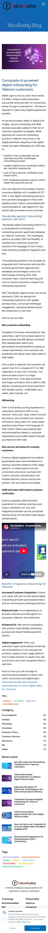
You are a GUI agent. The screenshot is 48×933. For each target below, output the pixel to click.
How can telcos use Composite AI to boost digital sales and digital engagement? (30, 826)
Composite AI (7, 701)
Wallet (24, 749)
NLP (4, 907)
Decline (13, 928)
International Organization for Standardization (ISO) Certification (28, 839)
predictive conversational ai (13, 866)
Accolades (24, 728)
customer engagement (26, 863)
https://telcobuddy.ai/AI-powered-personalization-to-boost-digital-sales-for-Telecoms (22, 686)
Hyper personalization (10, 704)
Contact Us (31, 907)
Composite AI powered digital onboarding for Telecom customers (28, 801)
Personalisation (24, 715)
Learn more (26, 922)
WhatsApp (24, 724)
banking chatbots (29, 860)
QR (24, 745)
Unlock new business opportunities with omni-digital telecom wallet (29, 814)
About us (30, 903)
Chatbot (24, 719)
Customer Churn (24, 732)
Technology (7, 899)
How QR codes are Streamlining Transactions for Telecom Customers (29, 764)
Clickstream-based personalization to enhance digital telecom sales (27, 776)
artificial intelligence (11, 857)
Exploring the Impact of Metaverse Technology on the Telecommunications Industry (28, 789)
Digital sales (30, 701)
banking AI (16, 860)
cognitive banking (9, 863)
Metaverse (24, 741)
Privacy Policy (32, 899)
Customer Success (24, 736)
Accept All (35, 928)
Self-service (19, 701)
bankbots (6, 860)
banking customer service (31, 857)
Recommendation (10, 903)
